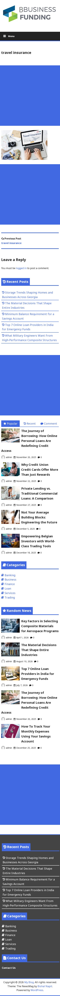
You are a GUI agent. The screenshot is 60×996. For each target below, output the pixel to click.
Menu (11, 36)
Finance (10, 584)
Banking (10, 575)
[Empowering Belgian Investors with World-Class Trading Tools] (10, 546)
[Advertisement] (30, 95)
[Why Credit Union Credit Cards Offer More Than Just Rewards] (10, 475)
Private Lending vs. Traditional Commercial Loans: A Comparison (39, 493)
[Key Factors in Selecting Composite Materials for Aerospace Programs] (10, 631)
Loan (8, 588)
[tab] (10, 423)
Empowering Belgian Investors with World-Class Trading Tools (38, 541)
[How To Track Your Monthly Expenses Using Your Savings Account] (10, 737)
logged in (21, 268)
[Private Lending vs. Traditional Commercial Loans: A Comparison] (10, 499)
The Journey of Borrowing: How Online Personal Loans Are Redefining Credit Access (29, 441)
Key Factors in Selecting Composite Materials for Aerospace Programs (40, 626)
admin (9, 457)
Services (10, 593)
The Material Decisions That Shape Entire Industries (38, 650)
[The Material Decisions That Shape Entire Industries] (10, 655)
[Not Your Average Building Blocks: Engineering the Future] (10, 523)
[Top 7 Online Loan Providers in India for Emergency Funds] (10, 679)
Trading (10, 597)
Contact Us (9, 968)
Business (10, 579)
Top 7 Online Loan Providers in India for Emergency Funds (37, 674)
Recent (31, 423)
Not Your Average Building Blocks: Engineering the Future (39, 517)
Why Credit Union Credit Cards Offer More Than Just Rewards (39, 470)
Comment (50, 423)
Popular (12, 423)
